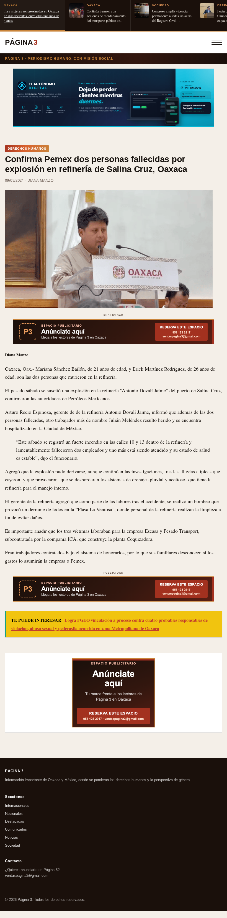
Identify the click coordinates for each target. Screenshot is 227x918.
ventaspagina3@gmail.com (26, 875)
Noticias (11, 837)
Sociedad (12, 845)
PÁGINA (21, 42)
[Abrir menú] (216, 42)
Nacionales (14, 814)
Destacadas (14, 821)
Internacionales (17, 805)
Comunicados (16, 829)
